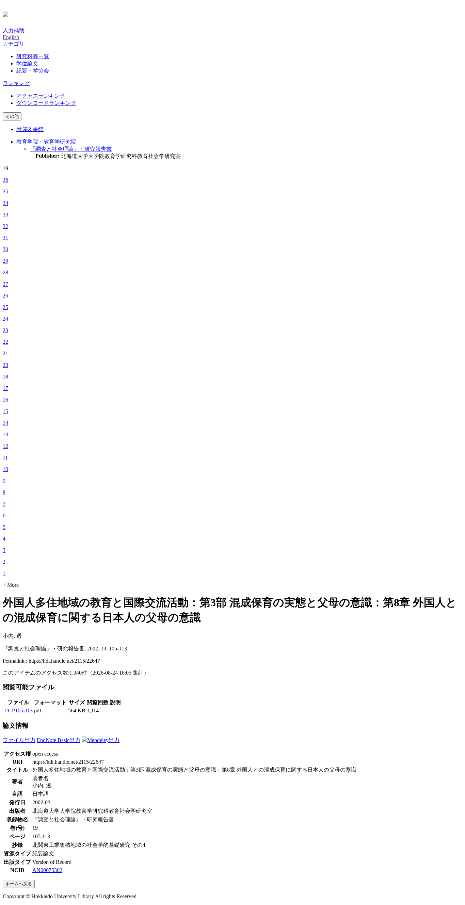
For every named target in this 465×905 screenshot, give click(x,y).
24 (5, 319)
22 (5, 342)
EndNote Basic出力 (58, 740)
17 (5, 388)
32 (5, 226)
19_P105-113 (18, 710)
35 (5, 191)
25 (5, 307)
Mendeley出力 (103, 740)
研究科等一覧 (32, 56)
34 (5, 203)
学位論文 (27, 63)
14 (5, 423)
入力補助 (14, 30)
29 (5, 261)
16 (5, 400)
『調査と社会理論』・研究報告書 (71, 149)
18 (5, 376)
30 (5, 249)
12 (5, 446)
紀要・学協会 (32, 71)
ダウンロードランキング (46, 103)
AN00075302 (47, 870)
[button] (14, 44)
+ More (11, 585)
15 (5, 411)
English (11, 37)
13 (5, 434)
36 (5, 180)
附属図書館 (30, 129)
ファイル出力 (19, 740)
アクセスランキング (40, 96)
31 (5, 238)
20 (5, 365)
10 (5, 469)
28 (5, 272)
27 (5, 284)
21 (5, 353)
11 (5, 457)
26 (5, 295)
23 (5, 330)
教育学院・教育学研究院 (46, 142)
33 (5, 214)
